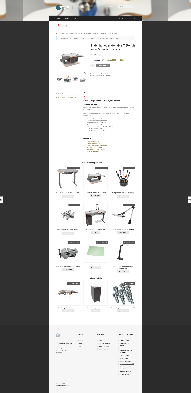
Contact (74, 18)
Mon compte (111, 6)
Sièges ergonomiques (126, 361)
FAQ (100, 340)
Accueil (59, 33)
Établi (97, 75)
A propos (67, 18)
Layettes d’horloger (125, 355)
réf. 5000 (120, 60)
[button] (85, 60)
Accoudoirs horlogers (125, 348)
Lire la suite (95, 232)
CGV (79, 346)
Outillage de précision (125, 374)
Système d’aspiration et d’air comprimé (97, 149)
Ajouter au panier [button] (67, 196)
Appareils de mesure (125, 371)
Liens (79, 349)
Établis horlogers (66, 33)
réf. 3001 (105, 60)
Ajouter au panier (103, 65)
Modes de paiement (104, 343)
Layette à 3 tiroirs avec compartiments (97, 145)
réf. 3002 (112, 60)
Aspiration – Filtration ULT (127, 364)
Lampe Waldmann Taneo (93, 141)
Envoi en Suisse (103, 349)
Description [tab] (60, 93)
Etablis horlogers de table (77, 33)
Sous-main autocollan (93, 151)
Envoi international (104, 346)
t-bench (109, 75)
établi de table (103, 75)
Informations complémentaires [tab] (66, 97)
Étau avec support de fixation (94, 147)
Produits (58, 18)
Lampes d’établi (124, 358)
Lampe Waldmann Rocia (93, 143)
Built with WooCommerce (62, 385)
